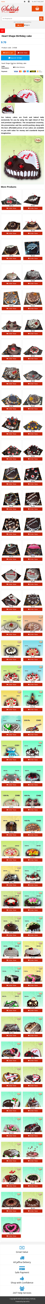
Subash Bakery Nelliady (28, 1299)
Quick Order (16, 58)
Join (20, 25)
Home (3, 1)
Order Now (23, 53)
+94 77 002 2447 (38, 1)
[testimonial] (25, 1)
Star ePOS (26, 1301)
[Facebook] (29, 1)
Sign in (27, 25)
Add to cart (9, 53)
